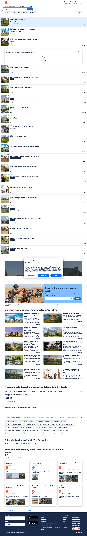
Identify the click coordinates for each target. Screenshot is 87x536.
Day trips (8, 395)
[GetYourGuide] (6, 3)
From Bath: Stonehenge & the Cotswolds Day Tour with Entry (43, 486)
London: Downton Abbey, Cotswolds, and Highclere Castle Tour (41, 462)
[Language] (75, 2)
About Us (65, 517)
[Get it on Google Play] (33, 518)
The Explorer (65, 527)
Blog (64, 521)
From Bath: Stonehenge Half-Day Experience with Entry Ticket (69, 486)
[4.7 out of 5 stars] (8, 458)
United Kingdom (12, 510)
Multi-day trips (9, 397)
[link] (43, 22)
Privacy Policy (43, 521)
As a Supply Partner (75, 517)
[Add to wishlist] (7, 19)
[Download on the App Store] (33, 523)
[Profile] (80, 2)
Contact (42, 517)
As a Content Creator (76, 519)
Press (64, 523)
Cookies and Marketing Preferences (48, 523)
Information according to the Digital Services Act (50, 527)
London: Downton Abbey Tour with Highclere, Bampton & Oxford (69, 462)
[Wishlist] (65, 2)
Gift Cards (65, 525)
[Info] (20, 15)
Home (6, 510)
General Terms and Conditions (47, 525)
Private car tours (9, 400)
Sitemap (42, 529)
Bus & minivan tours (10, 401)
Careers (64, 519)
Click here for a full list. (33, 443)
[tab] (13, 417)
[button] (43, 22)
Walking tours (9, 398)
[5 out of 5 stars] (17, 465)
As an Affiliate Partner (76, 521)
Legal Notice (43, 519)
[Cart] (70, 2)
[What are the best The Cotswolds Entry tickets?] (81, 407)
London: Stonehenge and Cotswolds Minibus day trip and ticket (16, 462)
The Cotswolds (21, 510)
